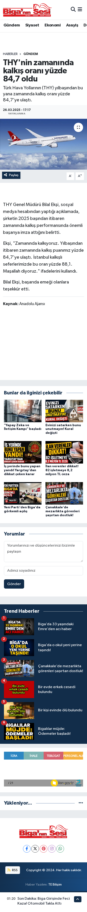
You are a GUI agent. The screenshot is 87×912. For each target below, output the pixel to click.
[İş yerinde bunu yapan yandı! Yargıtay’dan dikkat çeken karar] (23, 452)
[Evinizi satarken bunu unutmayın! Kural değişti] (64, 411)
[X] (35, 849)
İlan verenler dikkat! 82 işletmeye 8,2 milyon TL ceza (61, 470)
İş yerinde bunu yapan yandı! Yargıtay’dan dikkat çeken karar (22, 470)
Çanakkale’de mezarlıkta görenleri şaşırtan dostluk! (62, 511)
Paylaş (14, 175)
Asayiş (72, 25)
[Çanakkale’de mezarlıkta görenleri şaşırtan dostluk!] (64, 493)
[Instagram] (52, 849)
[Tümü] (81, 803)
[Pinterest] (43, 849)
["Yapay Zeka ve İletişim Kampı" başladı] (23, 411)
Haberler (10, 54)
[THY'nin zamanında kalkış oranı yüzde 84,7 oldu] (43, 144)
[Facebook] (27, 849)
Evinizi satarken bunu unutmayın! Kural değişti (63, 429)
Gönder (14, 584)
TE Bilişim (55, 884)
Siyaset (32, 25)
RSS (14, 870)
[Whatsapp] (60, 849)
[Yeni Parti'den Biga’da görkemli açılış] (23, 493)
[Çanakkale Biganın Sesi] (27, 10)
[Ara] (73, 10)
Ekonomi (53, 25)
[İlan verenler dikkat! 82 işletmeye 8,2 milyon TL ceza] (64, 452)
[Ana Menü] (80, 10)
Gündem (11, 25)
